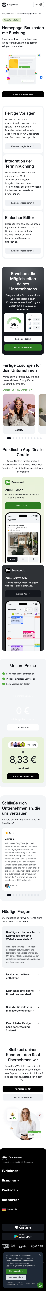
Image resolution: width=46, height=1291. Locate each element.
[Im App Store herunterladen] (23, 1227)
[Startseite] (10, 5)
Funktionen (17, 13)
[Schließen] (39, 1254)
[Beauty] (19, 414)
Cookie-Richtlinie (20, 1283)
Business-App (21, 594)
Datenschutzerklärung (33, 1283)
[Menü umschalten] (38, 4)
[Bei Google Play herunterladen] (23, 1236)
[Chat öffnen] (40, 1285)
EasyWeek (6, 13)
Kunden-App (21, 506)
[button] (9, 438)
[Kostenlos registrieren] (23, 130)
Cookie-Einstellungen (10, 1283)
